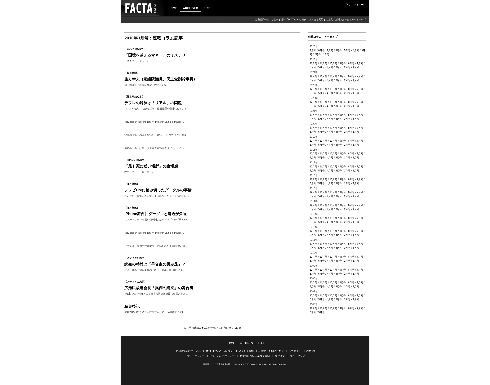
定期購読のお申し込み (266, 19)
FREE (208, 8)
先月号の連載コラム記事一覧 (200, 327)
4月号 (356, 50)
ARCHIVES (190, 8)
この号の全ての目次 (230, 327)
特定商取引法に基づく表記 (255, 355)
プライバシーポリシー (222, 355)
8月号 (321, 50)
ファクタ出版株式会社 (220, 364)
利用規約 (311, 350)
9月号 (313, 50)
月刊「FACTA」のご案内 (293, 19)
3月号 (339, 67)
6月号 (339, 50)
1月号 (326, 54)
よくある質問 (316, 19)
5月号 (347, 50)
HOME (172, 8)
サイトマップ (359, 19)
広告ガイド (295, 350)
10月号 (333, 63)
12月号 (313, 63)
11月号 (323, 63)
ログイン (346, 4)
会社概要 (280, 355)
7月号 (330, 50)
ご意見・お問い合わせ (337, 19)
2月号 (317, 54)
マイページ (360, 4)
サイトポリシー (196, 355)
